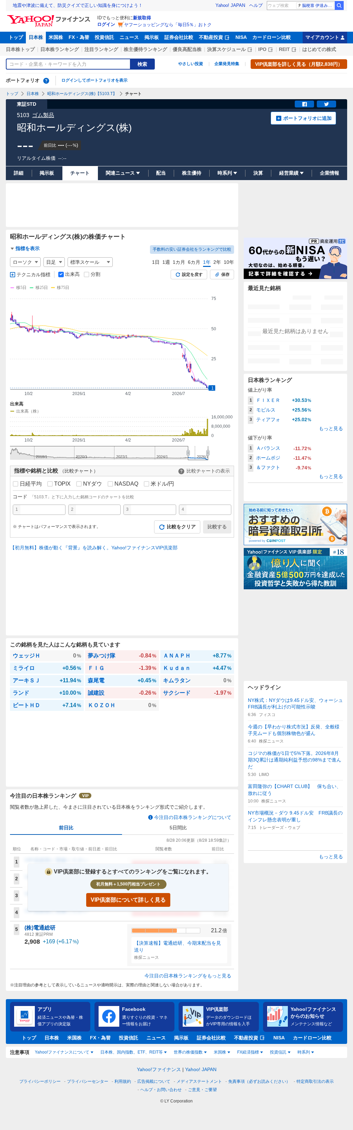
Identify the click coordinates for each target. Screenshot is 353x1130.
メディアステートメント (199, 1081)
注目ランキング (101, 49)
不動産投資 (211, 37)
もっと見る (331, 428)
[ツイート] (326, 104)
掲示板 (151, 37)
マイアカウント (322, 37)
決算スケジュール (226, 49)
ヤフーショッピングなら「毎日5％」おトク (168, 24)
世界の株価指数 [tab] (188, 1052)
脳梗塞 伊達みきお (318, 5)
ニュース (129, 37)
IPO (262, 49)
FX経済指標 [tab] (248, 1052)
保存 (225, 274)
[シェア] (304, 104)
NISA (241, 37)
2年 (217, 262)
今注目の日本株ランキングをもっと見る (187, 975)
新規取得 (142, 17)
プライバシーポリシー (40, 1081)
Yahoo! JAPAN (230, 5)
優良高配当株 (187, 49)
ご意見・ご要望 (202, 1089)
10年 (229, 262)
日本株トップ (20, 49)
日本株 (36, 37)
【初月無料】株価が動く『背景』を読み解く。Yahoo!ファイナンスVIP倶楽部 (94, 547)
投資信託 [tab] (278, 1052)
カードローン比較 (271, 37)
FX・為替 (79, 37)
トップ (16, 37)
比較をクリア (181, 526)
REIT (284, 49)
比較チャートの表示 (208, 471)
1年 (207, 262)
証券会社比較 (178, 37)
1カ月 (179, 262)
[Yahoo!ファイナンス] (50, 17)
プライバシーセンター (87, 1081)
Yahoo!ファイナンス (159, 1069)
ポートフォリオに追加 (307, 118)
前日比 (66, 827)
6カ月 (194, 262)
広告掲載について (153, 1081)
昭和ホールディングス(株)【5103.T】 (82, 93)
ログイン (106, 24)
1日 (156, 262)
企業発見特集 (226, 63)
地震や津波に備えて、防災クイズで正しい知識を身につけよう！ (78, 5)
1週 (166, 262)
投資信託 (104, 37)
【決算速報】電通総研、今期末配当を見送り (177, 946)
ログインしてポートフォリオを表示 (94, 80)
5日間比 (178, 827)
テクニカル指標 (33, 274)
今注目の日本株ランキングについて (192, 817)
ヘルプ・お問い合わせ (161, 1089)
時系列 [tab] (303, 1052)
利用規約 (122, 1081)
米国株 (56, 37)
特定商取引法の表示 (315, 1081)
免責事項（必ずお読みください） (259, 1081)
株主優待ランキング (145, 49)
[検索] (339, 5)
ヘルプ (256, 5)
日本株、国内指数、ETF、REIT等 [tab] (131, 1052)
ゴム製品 (43, 115)
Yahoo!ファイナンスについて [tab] (62, 1052)
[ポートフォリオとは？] (46, 80)
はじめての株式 (319, 49)
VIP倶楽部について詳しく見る (128, 900)
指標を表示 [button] (28, 248)
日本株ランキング (59, 49)
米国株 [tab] (220, 1052)
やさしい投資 (190, 63)
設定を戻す (192, 274)
